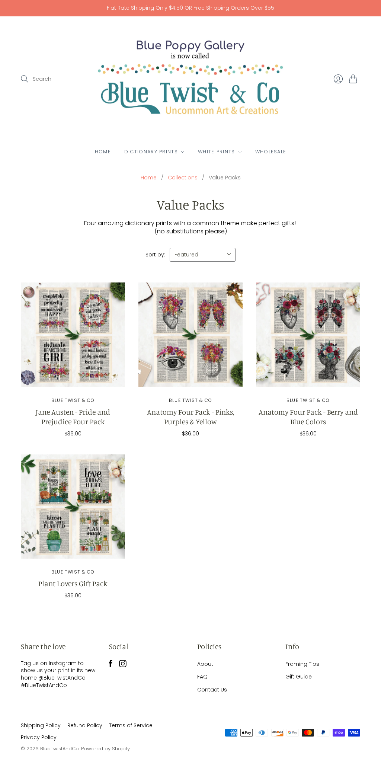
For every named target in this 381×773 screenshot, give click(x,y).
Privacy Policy (39, 737)
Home (103, 151)
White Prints (216, 151)
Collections (183, 177)
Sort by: (155, 254)
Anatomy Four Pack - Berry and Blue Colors (308, 416)
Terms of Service (131, 725)
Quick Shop (73, 378)
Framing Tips (302, 664)
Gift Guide (298, 676)
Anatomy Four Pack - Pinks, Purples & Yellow (190, 416)
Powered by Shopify (105, 748)
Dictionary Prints (151, 151)
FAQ (202, 676)
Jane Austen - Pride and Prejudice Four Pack (73, 416)
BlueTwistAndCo (59, 748)
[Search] (24, 79)
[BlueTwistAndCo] (190, 79)
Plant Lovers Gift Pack (73, 583)
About (205, 664)
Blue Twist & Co (73, 400)
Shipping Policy (41, 725)
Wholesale (270, 151)
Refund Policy (84, 725)
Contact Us (212, 689)
